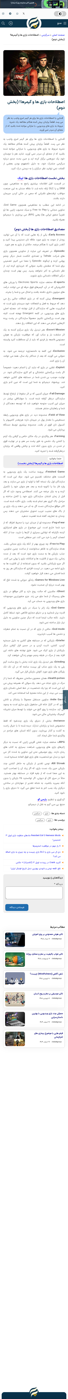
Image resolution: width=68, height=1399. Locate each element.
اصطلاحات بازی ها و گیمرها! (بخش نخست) (40, 463)
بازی (46, 813)
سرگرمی (45, 35)
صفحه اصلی (58, 35)
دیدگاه (58, 884)
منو (59, 23)
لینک (20, 178)
